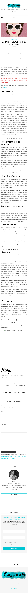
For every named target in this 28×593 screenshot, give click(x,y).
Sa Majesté (4, 377)
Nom (2, 411)
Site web (3, 424)
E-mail (3, 417)
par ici (5, 87)
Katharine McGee (14, 375)
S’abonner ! (14, 548)
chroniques (14, 39)
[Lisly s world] (14, 5)
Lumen (11, 51)
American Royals (5, 375)
